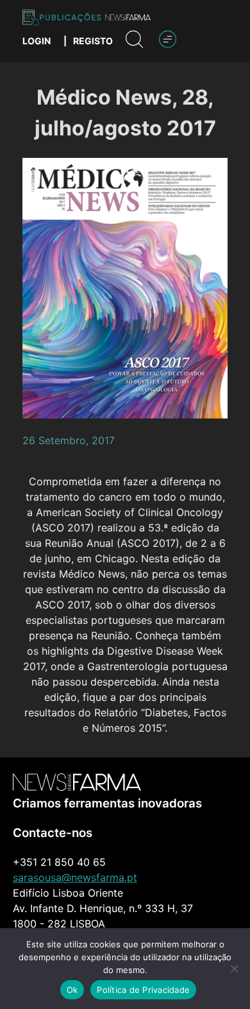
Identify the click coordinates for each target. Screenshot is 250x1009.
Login (36, 40)
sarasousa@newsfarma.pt (75, 877)
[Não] (234, 968)
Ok (72, 990)
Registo (93, 40)
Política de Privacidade (143, 990)
